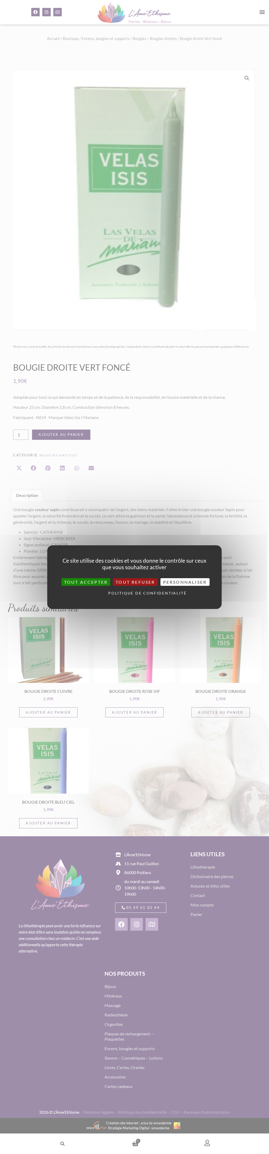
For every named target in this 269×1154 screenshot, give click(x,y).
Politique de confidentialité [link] (135, 593)
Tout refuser (135, 581)
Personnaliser (185, 581)
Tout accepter (86, 581)
